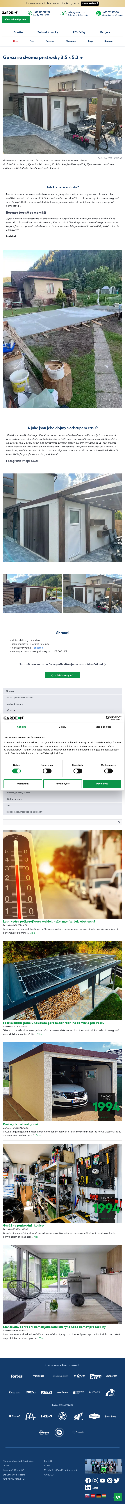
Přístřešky (79, 32)
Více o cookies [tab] (103, 726)
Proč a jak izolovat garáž (20, 1124)
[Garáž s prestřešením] (62, 517)
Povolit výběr (62, 783)
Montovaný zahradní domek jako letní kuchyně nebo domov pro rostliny (54, 1327)
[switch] (47, 771)
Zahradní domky (48, 32)
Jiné (8, 805)
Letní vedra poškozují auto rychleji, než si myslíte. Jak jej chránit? (49, 921)
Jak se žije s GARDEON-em (19, 697)
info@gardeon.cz (76, 12)
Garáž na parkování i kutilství (24, 1225)
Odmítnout (23, 783)
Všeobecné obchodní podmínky (18, 1461)
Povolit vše (102, 783)
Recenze (50, 41)
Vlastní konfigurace (16, 19)
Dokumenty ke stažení (14, 1475)
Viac (32, 932)
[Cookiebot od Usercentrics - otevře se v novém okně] (108, 718)
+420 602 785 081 (110, 12)
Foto (32, 41)
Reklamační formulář (13, 1470)
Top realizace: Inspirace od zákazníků (24, 812)
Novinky (10, 691)
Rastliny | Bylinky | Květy (18, 792)
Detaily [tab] (62, 726)
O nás (47, 1465)
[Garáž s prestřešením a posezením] (92, 593)
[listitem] (16, 1376)
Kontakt (108, 41)
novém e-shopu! (90, 3)
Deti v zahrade (14, 799)
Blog (90, 41)
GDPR (6, 1465)
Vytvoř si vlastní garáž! (62, 675)
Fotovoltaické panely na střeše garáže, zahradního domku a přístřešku (53, 1023)
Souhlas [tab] (21, 726)
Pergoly (105, 32)
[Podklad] (62, 329)
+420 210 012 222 (41, 12)
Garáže (18, 32)
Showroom (71, 41)
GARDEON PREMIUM (14, 1479)
